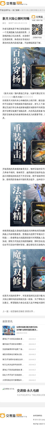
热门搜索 (16, 10)
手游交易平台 (5, 10)
